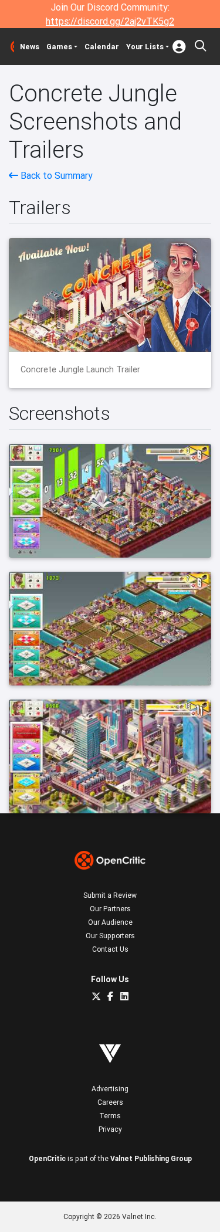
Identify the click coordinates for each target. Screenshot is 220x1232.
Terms (110, 1115)
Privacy (110, 1129)
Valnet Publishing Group (151, 1158)
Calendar (101, 47)
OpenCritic (47, 1158)
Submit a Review (110, 895)
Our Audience (110, 922)
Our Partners (110, 908)
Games (59, 47)
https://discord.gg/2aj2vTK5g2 (110, 21)
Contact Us (110, 949)
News (29, 47)
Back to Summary (55, 175)
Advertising (110, 1088)
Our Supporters (110, 935)
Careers (110, 1102)
